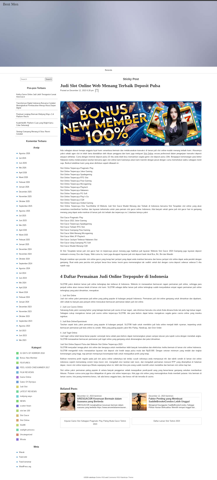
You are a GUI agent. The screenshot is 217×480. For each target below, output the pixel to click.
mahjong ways (26, 396)
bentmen (98, 396)
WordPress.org (25, 466)
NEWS (23, 401)
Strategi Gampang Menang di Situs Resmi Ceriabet (33, 132)
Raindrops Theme (126, 477)
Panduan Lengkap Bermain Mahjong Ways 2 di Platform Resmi (35, 115)
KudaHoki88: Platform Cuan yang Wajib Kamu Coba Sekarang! (34, 124)
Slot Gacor (24, 415)
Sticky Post (131, 79)
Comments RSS (114, 477)
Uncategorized (26, 434)
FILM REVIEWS (27, 372)
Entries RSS (100, 477)
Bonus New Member (28, 358)
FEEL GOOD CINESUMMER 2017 (35, 367)
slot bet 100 (25, 410)
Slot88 (22, 425)
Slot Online (148, 153)
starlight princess (27, 430)
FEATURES (25, 362)
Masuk (22, 452)
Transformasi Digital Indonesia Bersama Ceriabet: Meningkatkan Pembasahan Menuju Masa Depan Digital (36, 105)
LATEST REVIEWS (28, 391)
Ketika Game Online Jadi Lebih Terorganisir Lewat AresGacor (36, 95)
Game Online (25, 377)
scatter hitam (25, 406)
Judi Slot (23, 387)
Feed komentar (25, 462)
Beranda (108, 70)
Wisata (23, 439)
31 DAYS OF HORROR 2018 (32, 353)
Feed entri (23, 457)
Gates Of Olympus (28, 382)
